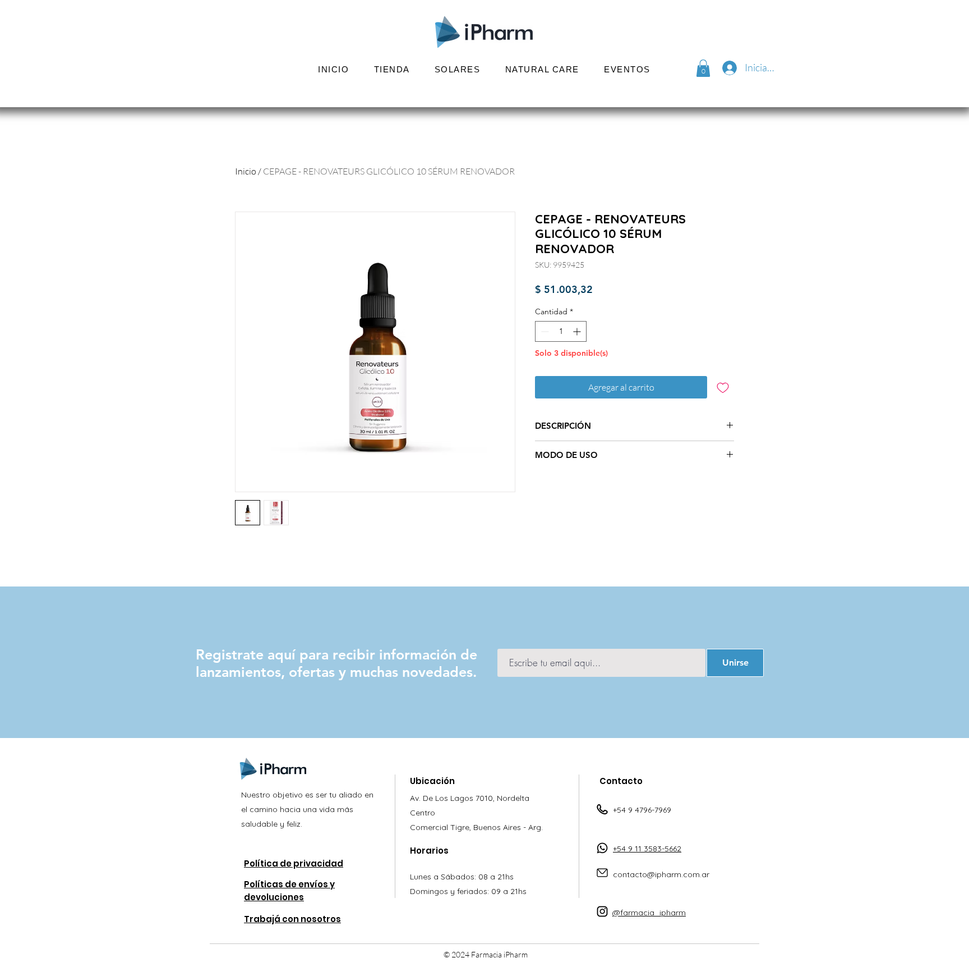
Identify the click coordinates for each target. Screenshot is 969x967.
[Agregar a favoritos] (723, 387)
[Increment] (578, 331)
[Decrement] (544, 331)
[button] (457, 69)
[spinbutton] (561, 331)
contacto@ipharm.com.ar (661, 874)
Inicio (245, 171)
